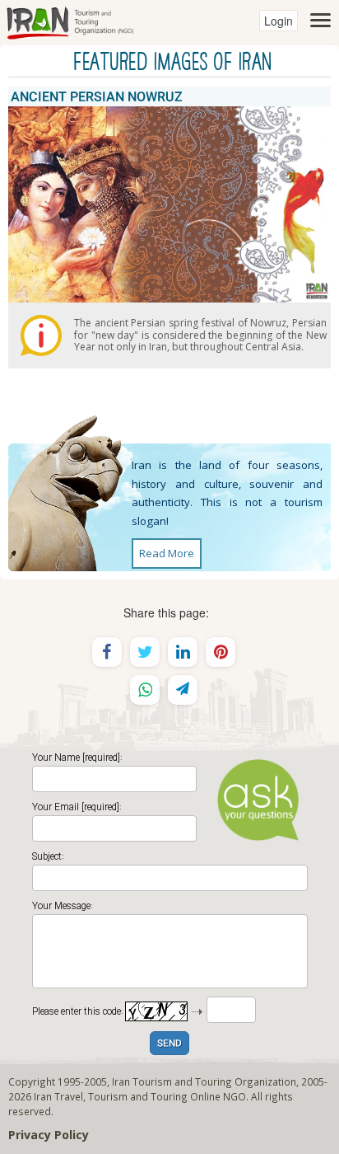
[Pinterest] (220, 652)
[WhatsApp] (145, 690)
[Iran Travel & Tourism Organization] (70, 20)
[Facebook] (107, 652)
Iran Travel (58, 1096)
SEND (169, 1044)
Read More (166, 553)
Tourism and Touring (138, 1096)
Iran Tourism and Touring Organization (204, 1081)
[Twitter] (145, 652)
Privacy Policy (48, 1134)
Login (278, 20)
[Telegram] (182, 690)
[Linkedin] (182, 652)
